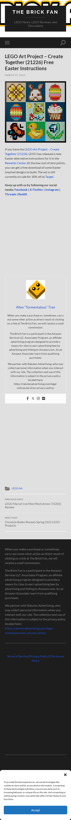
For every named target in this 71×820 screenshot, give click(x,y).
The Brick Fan (35, 12)
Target (49, 176)
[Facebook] (27, 398)
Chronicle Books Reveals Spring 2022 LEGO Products (32, 522)
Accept (35, 810)
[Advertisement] (35, 237)
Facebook (21, 189)
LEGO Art (17, 488)
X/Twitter (36, 189)
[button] (65, 775)
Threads (10, 194)
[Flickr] (43, 398)
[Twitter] (33, 398)
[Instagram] (38, 398)
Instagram (52, 189)
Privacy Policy (39, 656)
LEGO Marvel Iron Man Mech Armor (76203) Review (33, 503)
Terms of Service (17, 656)
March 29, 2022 (15, 75)
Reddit (22, 194)
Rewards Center (15, 163)
